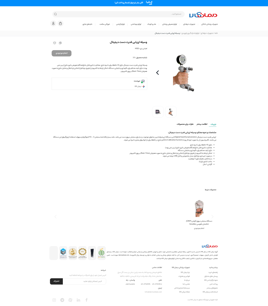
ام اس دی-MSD (141, 48)
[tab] (212, 124)
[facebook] (86, 300)
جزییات (213, 124)
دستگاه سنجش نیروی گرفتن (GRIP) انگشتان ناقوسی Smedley (199, 223)
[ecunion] (63, 253)
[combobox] (118, 14)
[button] (53, 23)
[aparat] (70, 300)
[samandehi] (73, 253)
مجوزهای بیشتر (212, 288)
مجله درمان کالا (184, 292)
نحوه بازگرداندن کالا (211, 280)
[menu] (142, 24)
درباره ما (187, 280)
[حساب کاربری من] (53, 24)
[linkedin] (78, 300)
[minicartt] (60, 23)
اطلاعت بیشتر (202, 124)
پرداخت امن (214, 284)
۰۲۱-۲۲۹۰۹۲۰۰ (157, 284)
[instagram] (54, 300)
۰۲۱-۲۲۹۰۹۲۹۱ (145, 284)
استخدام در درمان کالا (210, 292)
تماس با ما (186, 284)
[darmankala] (203, 14)
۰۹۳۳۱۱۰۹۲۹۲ (130, 284)
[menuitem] (208, 24)
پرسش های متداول (211, 276)
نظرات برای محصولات (185, 124)
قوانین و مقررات (184, 276)
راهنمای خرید (213, 272)
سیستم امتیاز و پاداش (182, 288)
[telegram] (62, 300)
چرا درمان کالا (185, 272)
